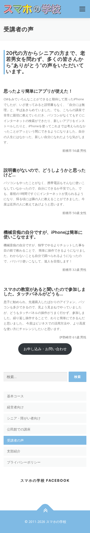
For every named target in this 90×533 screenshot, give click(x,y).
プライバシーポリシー (24, 462)
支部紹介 (13, 451)
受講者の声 (15, 440)
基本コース (15, 396)
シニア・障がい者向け (24, 418)
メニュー (82, 9)
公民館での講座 (18, 429)
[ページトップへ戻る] (45, 510)
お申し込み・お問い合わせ (45, 348)
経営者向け (15, 407)
